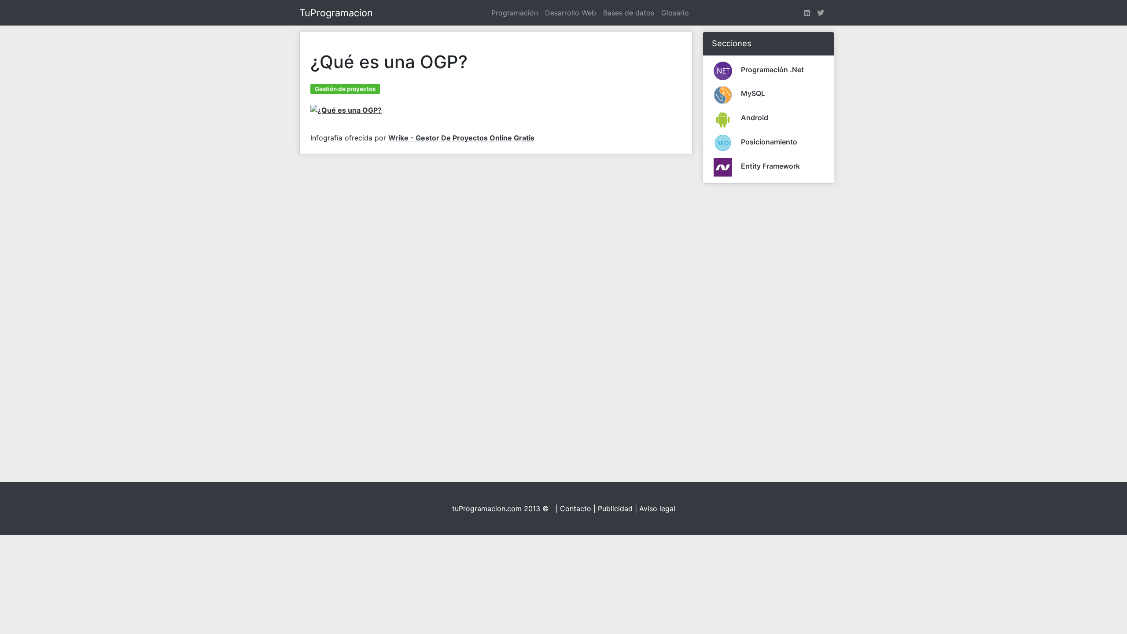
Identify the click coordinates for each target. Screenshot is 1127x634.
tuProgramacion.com (487, 508)
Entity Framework (770, 166)
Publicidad (615, 508)
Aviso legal (657, 508)
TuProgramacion (336, 12)
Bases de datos (628, 12)
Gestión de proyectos (345, 88)
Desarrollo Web (570, 12)
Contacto (575, 508)
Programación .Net (772, 69)
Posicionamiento (769, 141)
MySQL (753, 93)
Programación (514, 12)
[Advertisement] (769, 323)
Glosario (675, 12)
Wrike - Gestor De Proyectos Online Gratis (461, 137)
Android (754, 117)
